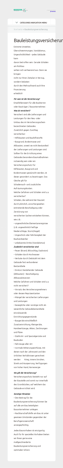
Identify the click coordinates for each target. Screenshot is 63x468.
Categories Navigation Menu (33, 23)
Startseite (18, 29)
